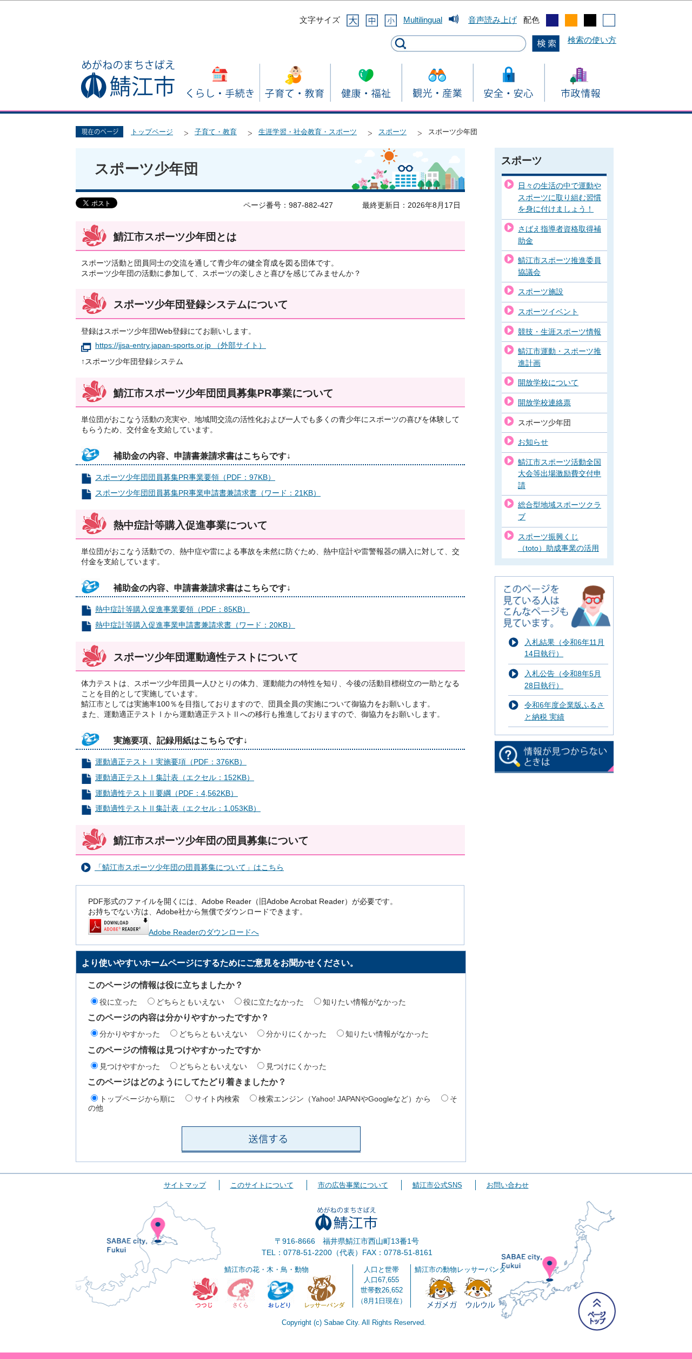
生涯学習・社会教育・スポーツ (307, 132)
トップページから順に (137, 1098)
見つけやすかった (129, 1066)
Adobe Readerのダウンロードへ (204, 932)
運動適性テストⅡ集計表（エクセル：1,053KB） (178, 808)
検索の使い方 (592, 39)
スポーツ (392, 132)
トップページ (152, 132)
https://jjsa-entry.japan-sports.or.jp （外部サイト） (180, 345)
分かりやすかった (129, 1034)
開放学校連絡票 (544, 402)
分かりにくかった (296, 1034)
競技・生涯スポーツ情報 (559, 331)
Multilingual (422, 19)
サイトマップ (185, 1185)
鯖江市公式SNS (437, 1185)
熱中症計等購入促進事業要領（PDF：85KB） (172, 609)
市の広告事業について (353, 1185)
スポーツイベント (548, 311)
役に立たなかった (273, 1002)
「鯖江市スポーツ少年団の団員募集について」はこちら (189, 867)
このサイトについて (262, 1185)
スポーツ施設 (540, 291)
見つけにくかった (296, 1066)
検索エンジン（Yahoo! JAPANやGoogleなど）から (344, 1098)
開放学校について (548, 382)
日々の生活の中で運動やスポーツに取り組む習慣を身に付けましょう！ (559, 197)
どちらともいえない (190, 1002)
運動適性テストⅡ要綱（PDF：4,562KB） (166, 793)
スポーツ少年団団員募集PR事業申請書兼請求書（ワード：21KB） (208, 493)
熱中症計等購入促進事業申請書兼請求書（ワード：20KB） (195, 625)
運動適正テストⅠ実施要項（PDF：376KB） (171, 762)
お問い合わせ (508, 1185)
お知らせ (533, 442)
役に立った (118, 1002)
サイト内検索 (216, 1098)
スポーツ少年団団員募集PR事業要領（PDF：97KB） (185, 477)
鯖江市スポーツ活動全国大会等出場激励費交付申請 (559, 474)
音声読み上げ (492, 19)
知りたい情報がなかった (364, 1002)
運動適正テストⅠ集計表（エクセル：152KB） (174, 778)
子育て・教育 (216, 132)
